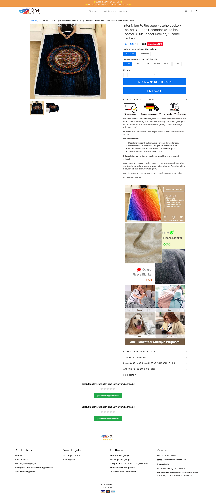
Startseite (33, 21)
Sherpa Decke (143, 54)
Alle (40, 21)
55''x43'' (137, 64)
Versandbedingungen (25, 471)
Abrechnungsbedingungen (122, 467)
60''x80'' (177, 64)
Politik (122, 11)
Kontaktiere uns (108, 11)
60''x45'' (147, 64)
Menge (126, 70)
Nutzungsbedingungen (25, 463)
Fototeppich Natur (71, 455)
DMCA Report (108, 488)
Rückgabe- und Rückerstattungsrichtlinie (34, 467)
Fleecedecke (151, 49)
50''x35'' (153, 59)
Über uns (93, 11)
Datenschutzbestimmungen (123, 471)
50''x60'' (157, 64)
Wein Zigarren (69, 459)
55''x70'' (167, 64)
